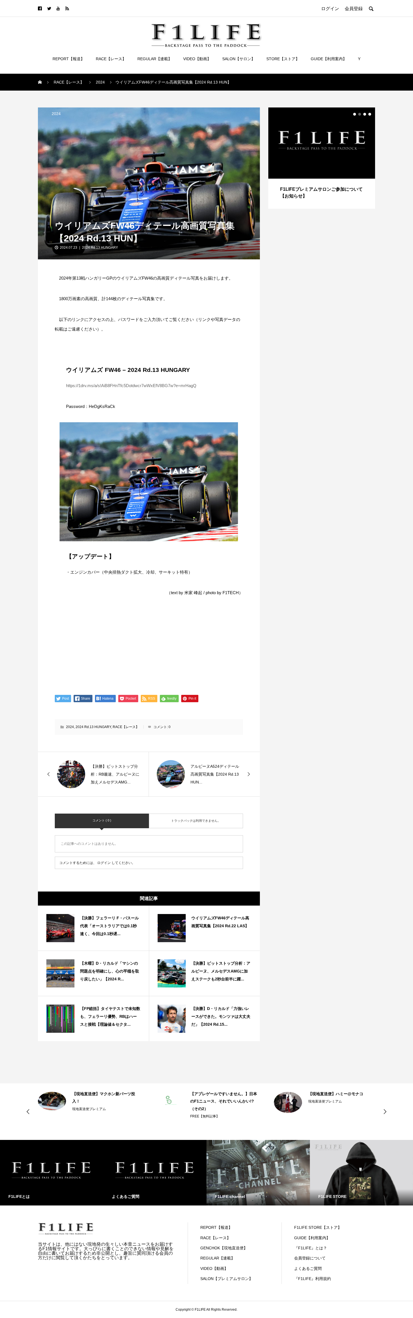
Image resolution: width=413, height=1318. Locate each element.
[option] (321, 158)
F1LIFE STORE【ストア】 (318, 1227)
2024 (56, 113)
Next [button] (385, 1111)
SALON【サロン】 (238, 59)
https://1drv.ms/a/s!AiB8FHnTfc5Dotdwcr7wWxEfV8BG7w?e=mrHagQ (131, 385)
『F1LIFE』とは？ (310, 1248)
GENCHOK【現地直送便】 (224, 1248)
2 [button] (359, 114)
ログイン (104, 863)
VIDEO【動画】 (197, 59)
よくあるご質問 (308, 1268)
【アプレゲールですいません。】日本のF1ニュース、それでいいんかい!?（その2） (105, 1101)
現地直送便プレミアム (207, 1101)
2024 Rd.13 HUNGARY (100, 248)
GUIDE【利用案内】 (329, 59)
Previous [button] (28, 1111)
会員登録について (310, 1258)
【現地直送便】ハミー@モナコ (217, 1094)
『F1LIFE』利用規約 (312, 1278)
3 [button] (364, 114)
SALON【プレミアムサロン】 (226, 1278)
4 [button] (369, 114)
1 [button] (354, 114)
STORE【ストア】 (282, 59)
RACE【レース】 (111, 59)
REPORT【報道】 (69, 59)
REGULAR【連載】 (154, 59)
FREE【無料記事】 (86, 1116)
